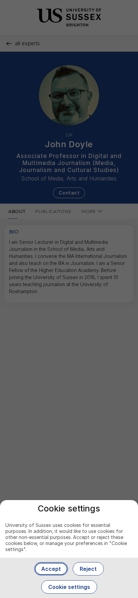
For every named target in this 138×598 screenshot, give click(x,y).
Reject (88, 568)
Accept (51, 568)
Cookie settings (69, 587)
